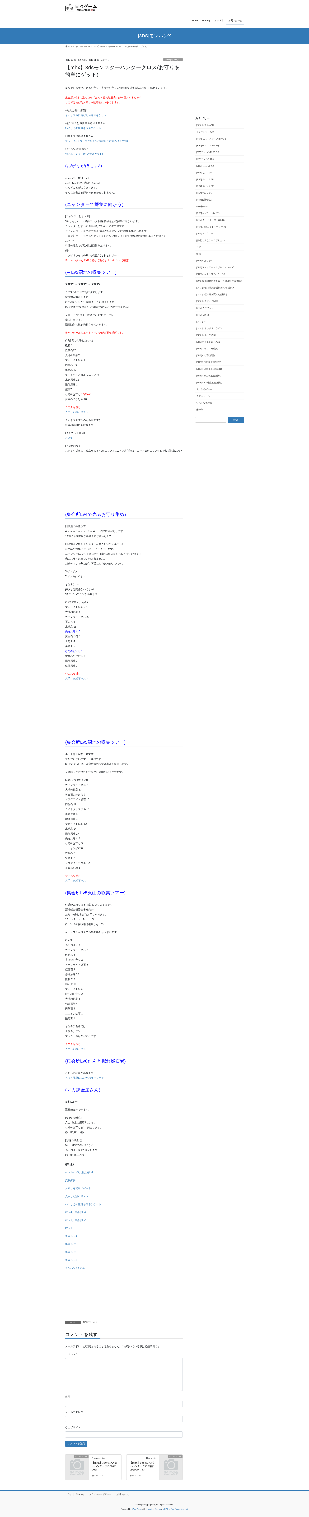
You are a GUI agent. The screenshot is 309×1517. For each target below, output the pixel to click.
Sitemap (80, 1494)
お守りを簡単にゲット (78, 1188)
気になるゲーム (204, 389)
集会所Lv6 (71, 1252)
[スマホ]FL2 (202, 321)
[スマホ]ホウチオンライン (209, 328)
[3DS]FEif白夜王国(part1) (209, 369)
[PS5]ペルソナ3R (205, 179)
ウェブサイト (73, 1427)
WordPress (136, 1509)
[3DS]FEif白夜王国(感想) (208, 375)
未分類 (199, 409)
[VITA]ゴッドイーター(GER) (210, 220)
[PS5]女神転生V (204, 199)
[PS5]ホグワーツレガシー (209, 213)
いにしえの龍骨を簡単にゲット (83, 128)
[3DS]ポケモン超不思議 (208, 342)
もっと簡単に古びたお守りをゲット (85, 115)
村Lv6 (68, 437)
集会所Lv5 (71, 1244)
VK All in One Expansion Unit (175, 1509)
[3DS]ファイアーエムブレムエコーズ (215, 267)
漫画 (198, 254)
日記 (198, 247)
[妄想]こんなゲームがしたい (210, 240)
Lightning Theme (153, 1509)
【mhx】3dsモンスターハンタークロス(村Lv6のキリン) (142, 1466)
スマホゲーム (203, 396)
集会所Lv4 (71, 1236)
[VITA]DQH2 (202, 315)
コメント (71, 1354)
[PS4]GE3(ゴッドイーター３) (211, 226)
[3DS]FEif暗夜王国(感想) (208, 362)
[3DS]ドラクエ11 (204, 233)
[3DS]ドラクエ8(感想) (207, 348)
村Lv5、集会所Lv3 (75, 1220)
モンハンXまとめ (75, 1268)
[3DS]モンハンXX (205, 166)
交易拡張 (70, 1180)
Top (69, 1494)
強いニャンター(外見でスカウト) (84, 154)
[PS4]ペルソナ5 (204, 193)
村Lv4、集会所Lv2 (75, 1212)
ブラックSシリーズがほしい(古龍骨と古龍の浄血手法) (96, 141)
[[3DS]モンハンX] (77, 1461)
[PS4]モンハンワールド (208, 145)
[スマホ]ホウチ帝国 (206, 335)
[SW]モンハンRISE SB (207, 152)
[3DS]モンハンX (173, 59)
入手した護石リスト (76, 412)
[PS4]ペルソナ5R (205, 186)
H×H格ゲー (202, 206)
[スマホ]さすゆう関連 (207, 301)
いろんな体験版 (204, 403)
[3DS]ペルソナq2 (205, 260)
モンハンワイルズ (205, 132)
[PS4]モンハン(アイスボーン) (211, 138)
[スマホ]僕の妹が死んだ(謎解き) (212, 294)
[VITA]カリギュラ (205, 308)
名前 (67, 1396)
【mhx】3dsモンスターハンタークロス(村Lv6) (104, 1466)
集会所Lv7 (71, 1260)
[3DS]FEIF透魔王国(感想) (209, 382)
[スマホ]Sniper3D (205, 125)
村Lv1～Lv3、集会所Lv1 (79, 1172)
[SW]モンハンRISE (205, 159)
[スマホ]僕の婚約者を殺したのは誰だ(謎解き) (219, 281)
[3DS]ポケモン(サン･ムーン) (210, 274)
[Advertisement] (89, 483)
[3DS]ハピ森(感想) (205, 355)
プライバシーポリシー (100, 1494)
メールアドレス (74, 1412)
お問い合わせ (123, 1494)
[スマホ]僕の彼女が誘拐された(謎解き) (215, 287)
